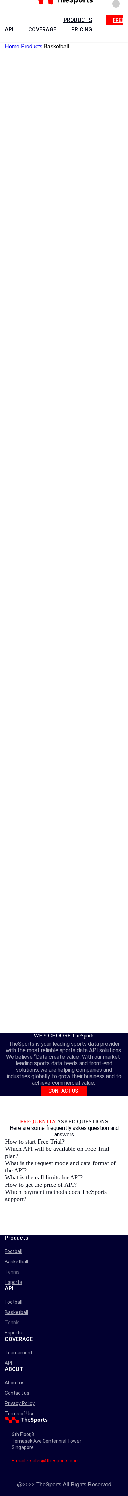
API (9, 29)
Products (31, 46)
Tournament (18, 1352)
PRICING (81, 29)
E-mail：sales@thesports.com (46, 1460)
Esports (13, 1282)
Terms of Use (20, 1413)
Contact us (17, 1393)
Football (13, 1251)
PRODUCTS (77, 20)
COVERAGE (42, 29)
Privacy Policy (20, 1403)
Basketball (16, 1261)
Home (12, 46)
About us (15, 1382)
